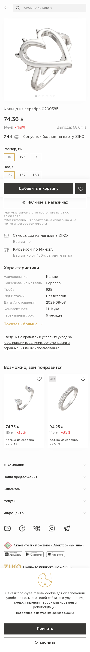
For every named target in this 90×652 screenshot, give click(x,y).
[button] (36, 96)
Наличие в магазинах (47, 202)
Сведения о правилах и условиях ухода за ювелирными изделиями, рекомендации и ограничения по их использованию (38, 343)
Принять (45, 629)
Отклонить (45, 642)
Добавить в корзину (39, 188)
